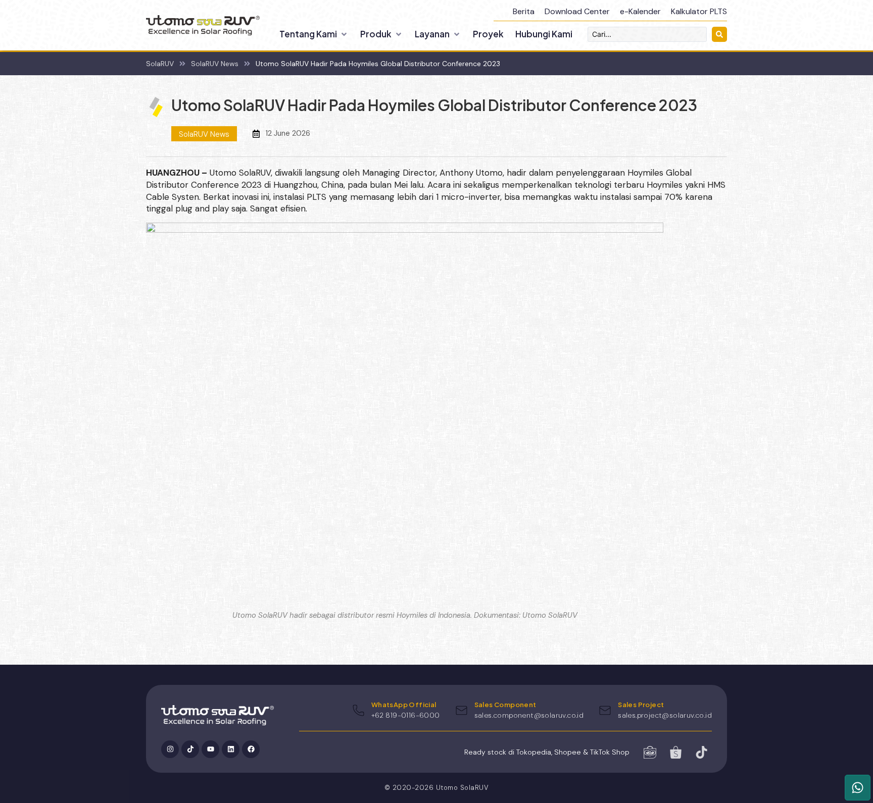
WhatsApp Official (404, 705)
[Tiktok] (190, 749)
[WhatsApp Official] (358, 710)
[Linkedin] (230, 749)
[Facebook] (251, 749)
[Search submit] (719, 34)
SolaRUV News (214, 63)
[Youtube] (210, 749)
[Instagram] (170, 749)
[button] (314, 34)
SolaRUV (160, 63)
